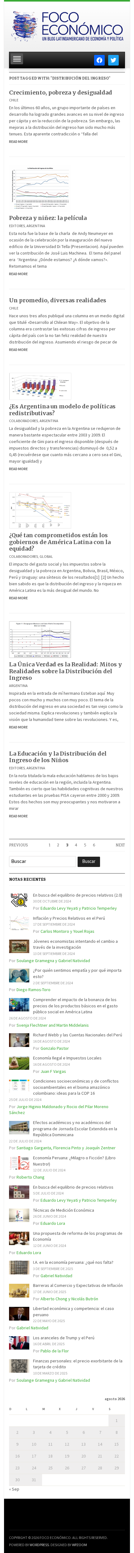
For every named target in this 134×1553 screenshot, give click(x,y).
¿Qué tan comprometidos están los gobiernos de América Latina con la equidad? (60, 542)
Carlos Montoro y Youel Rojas (67, 931)
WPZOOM (79, 1544)
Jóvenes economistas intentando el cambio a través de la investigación (75, 944)
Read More (18, 141)
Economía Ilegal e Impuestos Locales (67, 1058)
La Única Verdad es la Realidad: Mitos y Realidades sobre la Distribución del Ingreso (65, 671)
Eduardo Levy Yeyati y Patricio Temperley (79, 908)
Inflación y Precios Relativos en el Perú (69, 918)
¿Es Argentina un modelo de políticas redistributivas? (62, 410)
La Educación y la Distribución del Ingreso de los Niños (58, 757)
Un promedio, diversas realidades (57, 300)
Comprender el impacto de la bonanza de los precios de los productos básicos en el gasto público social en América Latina (75, 1006)
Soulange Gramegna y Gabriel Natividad (53, 960)
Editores (17, 225)
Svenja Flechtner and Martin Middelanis (53, 1025)
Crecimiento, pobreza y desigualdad (60, 92)
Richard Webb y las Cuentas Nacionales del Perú (77, 1035)
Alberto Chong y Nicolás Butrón (69, 1299)
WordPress (39, 1544)
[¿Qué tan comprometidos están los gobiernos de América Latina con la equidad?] (40, 510)
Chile (13, 100)
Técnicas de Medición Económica (63, 1210)
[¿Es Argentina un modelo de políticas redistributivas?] (40, 386)
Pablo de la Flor (55, 1351)
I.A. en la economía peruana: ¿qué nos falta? (73, 1262)
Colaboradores (23, 420)
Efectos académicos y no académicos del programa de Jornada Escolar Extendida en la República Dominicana (75, 1128)
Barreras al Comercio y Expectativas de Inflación (78, 1285)
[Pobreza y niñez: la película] (40, 188)
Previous (18, 845)
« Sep (14, 1489)
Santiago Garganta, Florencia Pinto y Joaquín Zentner (66, 1148)
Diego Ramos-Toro (33, 989)
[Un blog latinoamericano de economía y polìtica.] (67, 24)
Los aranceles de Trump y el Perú (63, 1338)
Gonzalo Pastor (55, 1048)
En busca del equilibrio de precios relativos (73, 1187)
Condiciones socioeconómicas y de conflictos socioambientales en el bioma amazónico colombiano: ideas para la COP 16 (76, 1087)
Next (120, 845)
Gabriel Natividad (56, 1275)
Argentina (35, 225)
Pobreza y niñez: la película (48, 218)
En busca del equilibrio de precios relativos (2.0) (77, 895)
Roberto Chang (31, 1177)
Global (46, 556)
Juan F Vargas (53, 1071)
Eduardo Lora (53, 1223)
